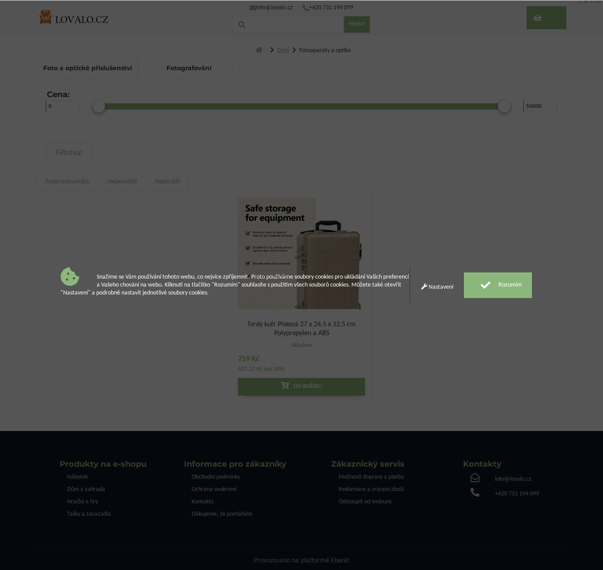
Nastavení (440, 287)
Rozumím (509, 285)
